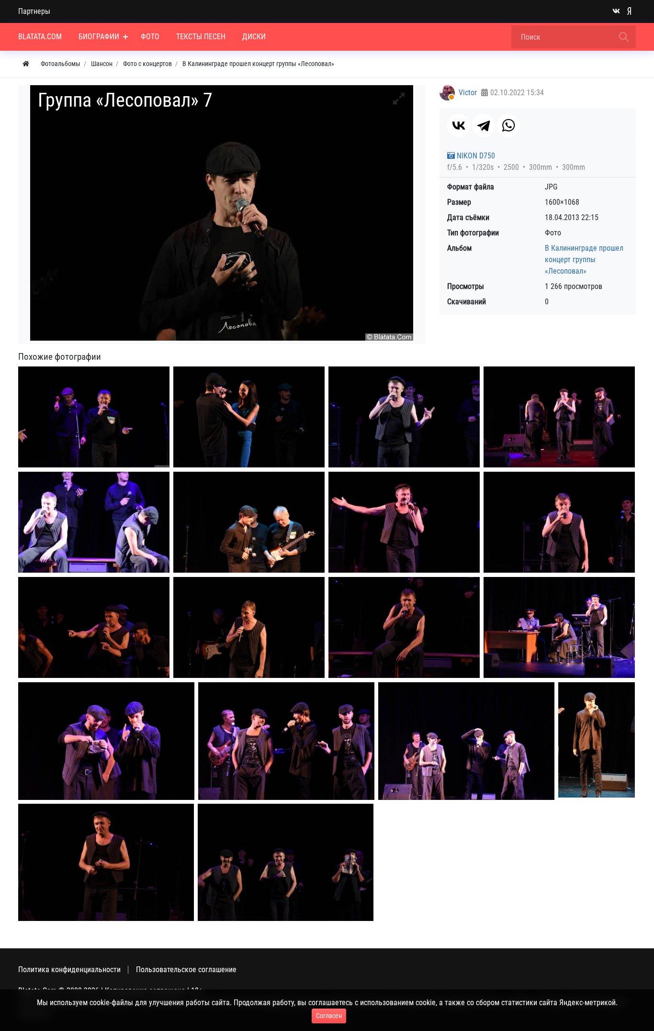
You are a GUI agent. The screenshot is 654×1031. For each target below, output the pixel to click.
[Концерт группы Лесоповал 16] (106, 862)
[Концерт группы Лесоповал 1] (249, 416)
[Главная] (26, 63)
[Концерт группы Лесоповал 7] (559, 522)
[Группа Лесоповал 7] (93, 416)
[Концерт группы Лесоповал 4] (93, 522)
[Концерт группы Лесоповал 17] (285, 862)
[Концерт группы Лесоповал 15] (596, 740)
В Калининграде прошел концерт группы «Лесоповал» (584, 260)
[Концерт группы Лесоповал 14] (466, 741)
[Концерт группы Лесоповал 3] (559, 416)
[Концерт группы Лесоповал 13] (286, 741)
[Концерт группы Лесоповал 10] (404, 627)
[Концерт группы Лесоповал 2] (404, 416)
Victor (468, 92)
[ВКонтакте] (458, 125)
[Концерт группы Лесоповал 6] (404, 522)
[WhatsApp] (508, 125)
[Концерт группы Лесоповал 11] (559, 627)
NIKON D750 (475, 155)
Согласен (329, 1016)
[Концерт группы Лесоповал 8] (93, 627)
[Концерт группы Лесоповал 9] (249, 627)
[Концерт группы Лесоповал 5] (249, 522)
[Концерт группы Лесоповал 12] (106, 741)
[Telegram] (483, 125)
